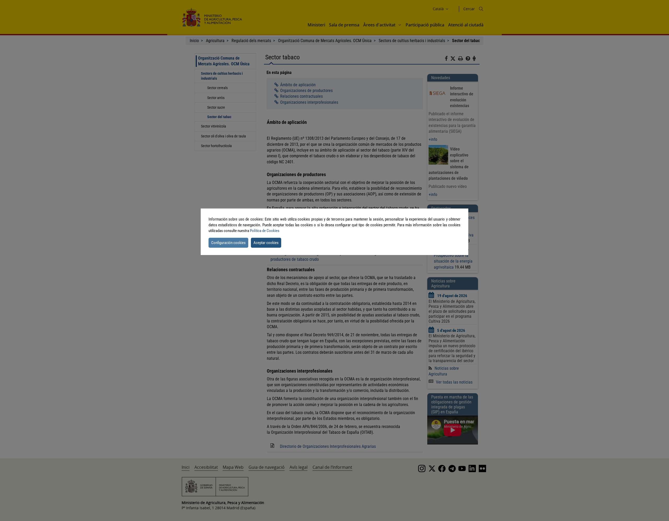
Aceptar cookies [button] (266, 242)
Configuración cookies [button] (228, 242)
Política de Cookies (264, 230)
